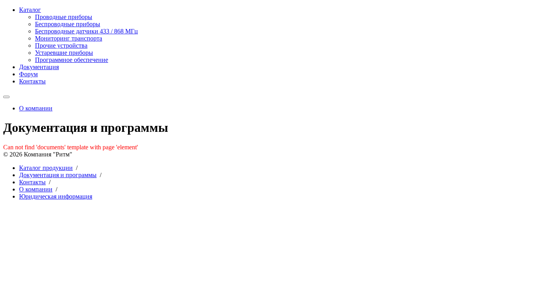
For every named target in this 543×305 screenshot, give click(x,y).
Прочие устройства (61, 45)
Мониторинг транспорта (68, 38)
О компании (35, 108)
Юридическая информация (55, 196)
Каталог (30, 9)
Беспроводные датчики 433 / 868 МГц (86, 31)
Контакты (32, 81)
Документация (39, 67)
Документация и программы (58, 175)
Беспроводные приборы (67, 24)
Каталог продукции (46, 167)
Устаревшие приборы (64, 52)
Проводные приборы (63, 17)
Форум (28, 74)
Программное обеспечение (71, 59)
